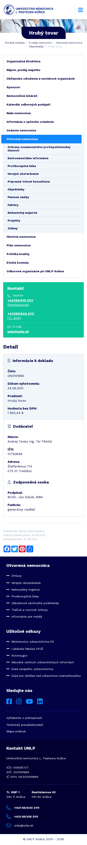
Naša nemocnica (19, 113)
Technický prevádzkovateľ (24, 724)
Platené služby (18, 197)
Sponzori (13, 87)
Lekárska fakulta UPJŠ (27, 648)
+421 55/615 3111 (26, 816)
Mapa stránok (16, 731)
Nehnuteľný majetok (22, 212)
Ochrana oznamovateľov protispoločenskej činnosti (39, 149)
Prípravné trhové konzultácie (29, 181)
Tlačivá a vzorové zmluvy (29, 609)
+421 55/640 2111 (26, 807)
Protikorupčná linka (22, 166)
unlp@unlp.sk (18, 332)
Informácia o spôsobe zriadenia (30, 121)
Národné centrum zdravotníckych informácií (42, 662)
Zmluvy (13, 228)
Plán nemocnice (19, 245)
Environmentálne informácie (28, 158)
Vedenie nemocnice (21, 130)
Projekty (14, 220)
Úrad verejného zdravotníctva (32, 669)
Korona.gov (19, 655)
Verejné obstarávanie (23, 173)
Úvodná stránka (14, 42)
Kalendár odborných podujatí (28, 104)
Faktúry (13, 205)
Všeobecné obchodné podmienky (35, 603)
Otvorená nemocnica (69, 42)
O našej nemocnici (40, 42)
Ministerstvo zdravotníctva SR (32, 641)
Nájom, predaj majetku (23, 70)
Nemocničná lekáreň (22, 95)
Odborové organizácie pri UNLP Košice (35, 271)
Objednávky (36, 46)
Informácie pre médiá (26, 616)
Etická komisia (18, 262)
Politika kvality (18, 254)
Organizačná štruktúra (23, 61)
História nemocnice (21, 236)
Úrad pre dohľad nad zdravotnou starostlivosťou (46, 675)
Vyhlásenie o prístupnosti (24, 718)
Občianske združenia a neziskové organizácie (41, 78)
